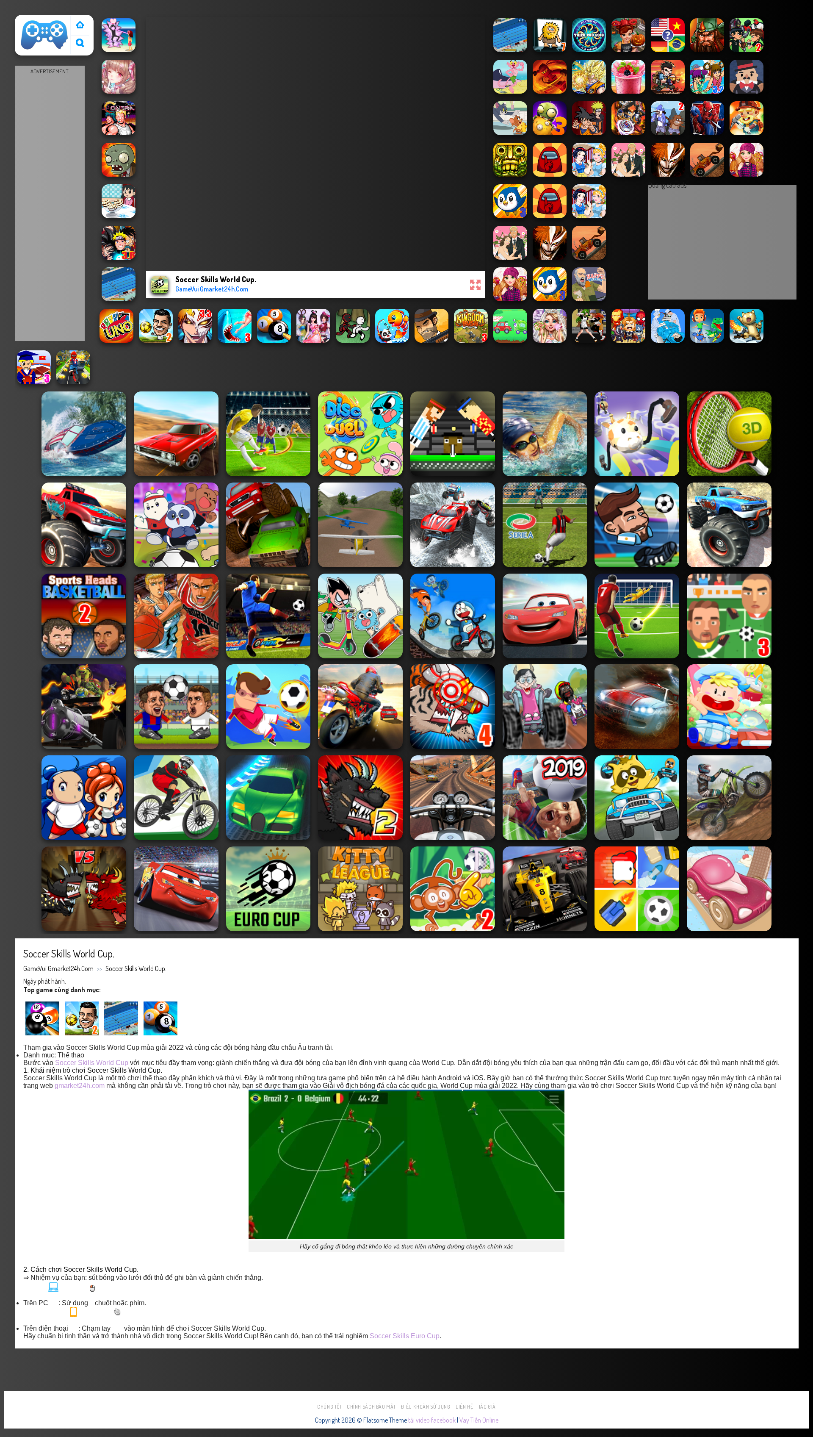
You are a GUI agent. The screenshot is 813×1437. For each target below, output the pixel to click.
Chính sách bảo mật (371, 1407)
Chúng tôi (329, 1407)
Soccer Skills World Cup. (135, 968)
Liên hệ (464, 1407)
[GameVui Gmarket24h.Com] (44, 35)
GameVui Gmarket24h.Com (58, 968)
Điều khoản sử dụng (425, 1407)
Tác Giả (487, 1407)
